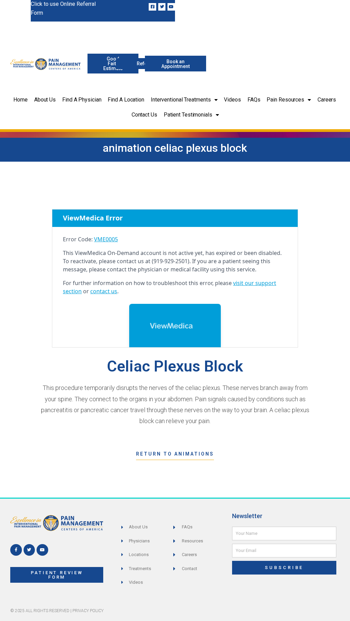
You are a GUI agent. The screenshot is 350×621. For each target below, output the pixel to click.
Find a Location (126, 99)
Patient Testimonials (188, 114)
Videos (232, 99)
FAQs (253, 99)
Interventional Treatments (181, 99)
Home (20, 99)
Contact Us (144, 114)
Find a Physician (81, 99)
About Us (45, 99)
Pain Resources (285, 99)
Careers (327, 99)
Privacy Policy (88, 610)
